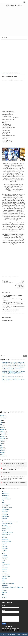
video (3, 594)
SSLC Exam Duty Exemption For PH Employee (12, 587)
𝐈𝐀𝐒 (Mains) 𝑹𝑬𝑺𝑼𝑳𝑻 (7, 282)
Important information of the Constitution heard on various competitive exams (19, 285)
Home (3, 73)
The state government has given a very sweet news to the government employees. (12, 377)
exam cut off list (5, 509)
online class (4, 558)
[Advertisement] (14, 22)
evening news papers (7, 507)
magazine (4, 536)
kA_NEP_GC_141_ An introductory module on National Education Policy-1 (14, 468)
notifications (5, 557)
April (1, 425)
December (2, 433)
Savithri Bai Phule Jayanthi (8, 583)
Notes (3, 553)
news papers (5, 548)
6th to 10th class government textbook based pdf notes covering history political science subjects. (13, 366)
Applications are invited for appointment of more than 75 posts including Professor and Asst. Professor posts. (12, 478)
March (1, 427)
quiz (3, 580)
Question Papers (6, 576)
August (2, 418)
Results (3, 581)
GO (25, 355)
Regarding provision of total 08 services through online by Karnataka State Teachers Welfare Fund (13, 363)
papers (3, 562)
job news (4, 520)
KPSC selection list (6, 527)
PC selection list (5, 564)
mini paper (4, 537)
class (3, 502)
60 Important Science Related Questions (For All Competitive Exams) (13, 380)
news (3, 544)
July (1, 420)
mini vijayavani (5, 539)
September (3, 417)
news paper (4, 546)
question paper (5, 574)
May (1, 424)
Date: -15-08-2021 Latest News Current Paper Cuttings (14, 483)
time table (4, 592)
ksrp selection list (6, 534)
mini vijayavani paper (6, 541)
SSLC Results (5, 588)
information (4, 518)
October (2, 415)
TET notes (4, 590)
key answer (4, 525)
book (3, 500)
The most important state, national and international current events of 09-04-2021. (13, 303)
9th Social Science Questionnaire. (11, 309)
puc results (4, 573)
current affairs (5, 505)
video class (4, 596)
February (2, 429)
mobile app (4, 543)
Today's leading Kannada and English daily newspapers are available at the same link (13, 464)
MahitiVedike (14, 5)
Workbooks (4, 597)
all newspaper (5, 497)
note (7, 73)
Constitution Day (6, 504)
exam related (5, 511)
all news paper (5, 493)
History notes (6, 472)
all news (4, 491)
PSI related (4, 569)
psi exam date (5, 567)
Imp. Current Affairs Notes (9, 312)
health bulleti (5, 514)
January (2, 431)
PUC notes (4, 571)
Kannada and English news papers (10, 521)
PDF (3, 566)
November (2, 434)
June (1, 422)
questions (4, 578)
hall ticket (4, 512)
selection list (5, 585)
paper (3, 560)
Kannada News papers (7, 523)
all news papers (5, 495)
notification (4, 555)
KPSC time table (6, 528)
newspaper (4, 550)
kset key (4, 530)
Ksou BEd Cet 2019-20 (7, 532)
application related (6, 498)
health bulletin (5, 516)
